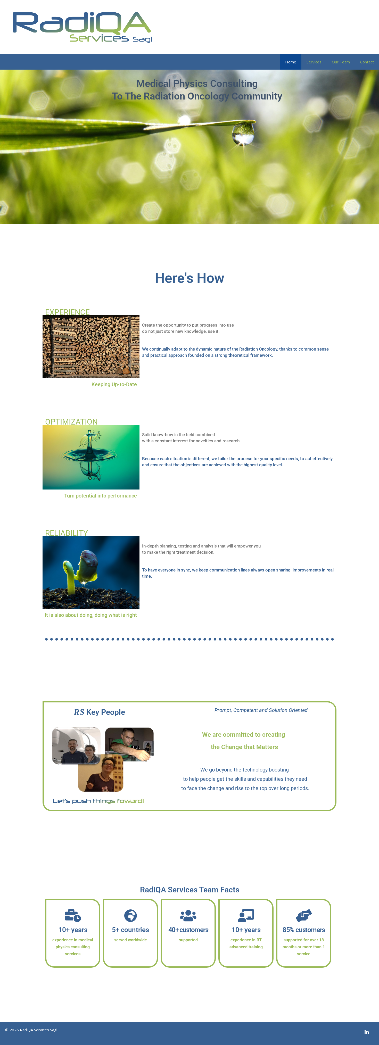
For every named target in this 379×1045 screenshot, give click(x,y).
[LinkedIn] (366, 1032)
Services (314, 61)
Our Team (341, 61)
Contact (367, 61)
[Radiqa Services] (82, 26)
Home (290, 61)
